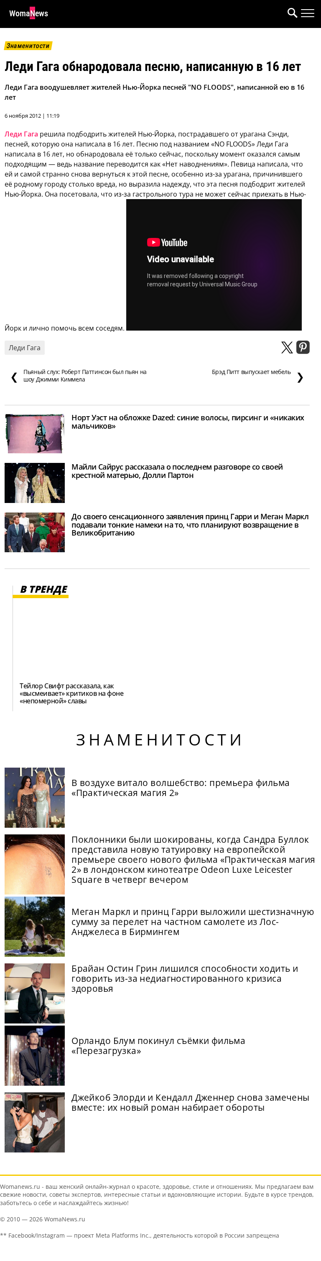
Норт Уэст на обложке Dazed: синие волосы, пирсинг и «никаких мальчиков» (187, 421)
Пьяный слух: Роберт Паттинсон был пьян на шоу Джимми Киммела (78, 375)
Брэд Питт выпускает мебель (258, 375)
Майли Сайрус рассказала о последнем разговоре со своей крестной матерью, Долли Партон (177, 471)
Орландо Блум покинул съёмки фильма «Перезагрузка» (158, 1045)
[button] (291, 14)
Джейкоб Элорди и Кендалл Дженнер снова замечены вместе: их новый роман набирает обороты (190, 1102)
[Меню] (307, 13)
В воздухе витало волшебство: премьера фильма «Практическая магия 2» (180, 788)
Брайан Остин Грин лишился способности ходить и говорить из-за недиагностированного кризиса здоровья (184, 978)
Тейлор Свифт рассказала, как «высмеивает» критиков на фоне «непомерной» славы (71, 693)
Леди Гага (21, 134)
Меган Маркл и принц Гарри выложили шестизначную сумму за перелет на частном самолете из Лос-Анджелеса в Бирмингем (192, 922)
